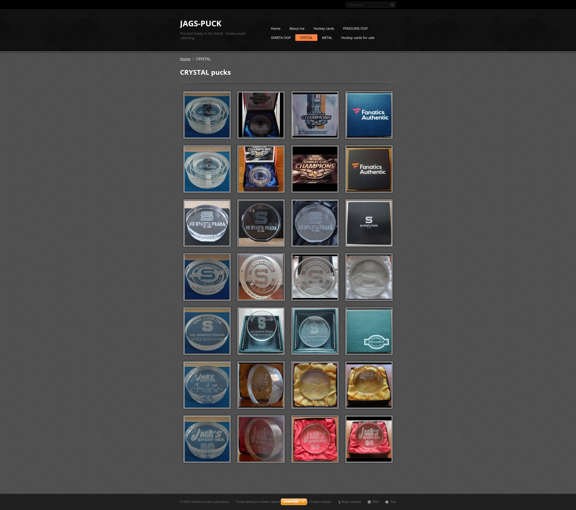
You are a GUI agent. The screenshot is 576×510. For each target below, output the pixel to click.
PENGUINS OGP (355, 28)
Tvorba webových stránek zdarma (258, 501)
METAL (327, 37)
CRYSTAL (306, 37)
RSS (375, 501)
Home (275, 28)
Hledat (392, 4)
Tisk (393, 501)
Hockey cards (323, 28)
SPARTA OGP (281, 37)
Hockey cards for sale (357, 37)
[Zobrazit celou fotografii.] (207, 115)
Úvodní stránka (320, 501)
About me (296, 28)
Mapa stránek (351, 501)
